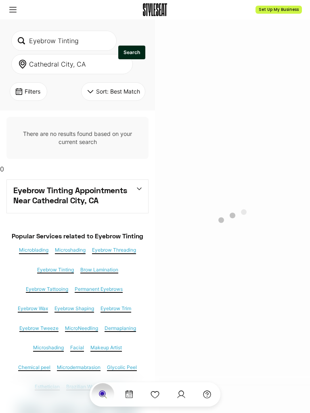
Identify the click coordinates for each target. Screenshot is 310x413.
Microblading (33, 250)
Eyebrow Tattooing (47, 289)
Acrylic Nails (64, 406)
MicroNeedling (81, 328)
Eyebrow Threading (114, 250)
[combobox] (64, 41)
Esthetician (47, 387)
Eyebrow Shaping (74, 308)
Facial (77, 347)
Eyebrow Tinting (55, 270)
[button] (13, 10)
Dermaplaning (120, 328)
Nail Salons (31, 406)
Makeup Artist (106, 347)
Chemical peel (34, 367)
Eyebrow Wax (33, 308)
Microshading (70, 250)
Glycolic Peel (122, 367)
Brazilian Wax (81, 387)
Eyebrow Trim (116, 308)
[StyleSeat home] (155, 10)
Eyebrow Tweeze (39, 328)
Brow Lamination (99, 270)
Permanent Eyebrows (99, 289)
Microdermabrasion (79, 367)
